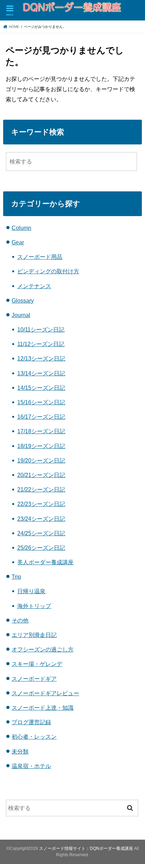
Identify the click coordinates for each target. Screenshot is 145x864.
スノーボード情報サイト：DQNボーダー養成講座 (86, 848)
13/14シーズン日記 (41, 373)
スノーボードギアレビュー (45, 693)
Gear (18, 242)
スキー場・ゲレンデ (37, 664)
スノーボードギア (34, 678)
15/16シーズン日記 (41, 402)
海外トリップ (34, 606)
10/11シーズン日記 (40, 329)
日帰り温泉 (31, 591)
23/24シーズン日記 (41, 519)
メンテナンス (34, 286)
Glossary (23, 300)
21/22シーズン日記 (41, 489)
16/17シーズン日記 (41, 416)
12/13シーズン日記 (41, 358)
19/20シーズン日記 (41, 460)
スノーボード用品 (39, 257)
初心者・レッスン (34, 736)
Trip (16, 576)
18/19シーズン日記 (41, 446)
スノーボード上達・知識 (43, 707)
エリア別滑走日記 (34, 635)
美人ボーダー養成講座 (45, 562)
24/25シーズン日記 (41, 533)
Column (21, 228)
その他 (20, 620)
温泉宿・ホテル (31, 766)
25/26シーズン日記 (41, 547)
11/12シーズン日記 (40, 344)
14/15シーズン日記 (41, 388)
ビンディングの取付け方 (48, 271)
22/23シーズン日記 (41, 504)
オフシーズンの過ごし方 (43, 649)
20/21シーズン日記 (41, 475)
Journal (21, 315)
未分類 (20, 751)
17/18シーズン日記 (41, 431)
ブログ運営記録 (31, 722)
